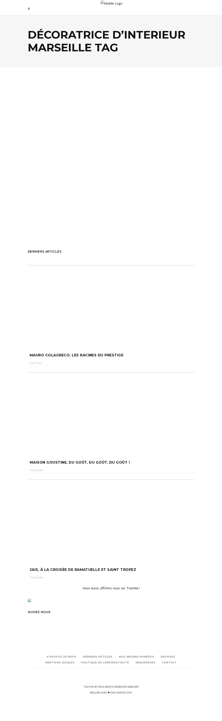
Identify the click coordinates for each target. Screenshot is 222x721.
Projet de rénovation (40, 213)
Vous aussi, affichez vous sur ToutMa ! (111, 588)
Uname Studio (37, 231)
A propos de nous (62, 656)
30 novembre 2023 (64, 155)
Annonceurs (145, 662)
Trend (64, 129)
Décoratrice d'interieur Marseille (47, 207)
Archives (168, 656)
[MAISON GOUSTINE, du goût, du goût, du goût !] (111, 412)
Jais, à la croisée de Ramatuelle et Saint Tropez (83, 570)
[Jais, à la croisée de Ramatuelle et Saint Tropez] (111, 519)
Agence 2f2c (124, 692)
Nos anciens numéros (136, 656)
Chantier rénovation (40, 201)
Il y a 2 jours (36, 470)
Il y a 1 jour (35, 362)
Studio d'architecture (52, 225)
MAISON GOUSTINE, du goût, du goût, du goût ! (80, 462)
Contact (169, 662)
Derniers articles (98, 656)
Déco (37, 129)
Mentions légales (60, 662)
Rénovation (35, 219)
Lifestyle (49, 129)
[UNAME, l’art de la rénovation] (68, 105)
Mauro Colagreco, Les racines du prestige (76, 355)
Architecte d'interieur (41, 189)
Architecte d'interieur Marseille (46, 195)
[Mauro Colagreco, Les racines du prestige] (111, 304)
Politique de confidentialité (105, 662)
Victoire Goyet (39, 155)
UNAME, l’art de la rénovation (52, 144)
